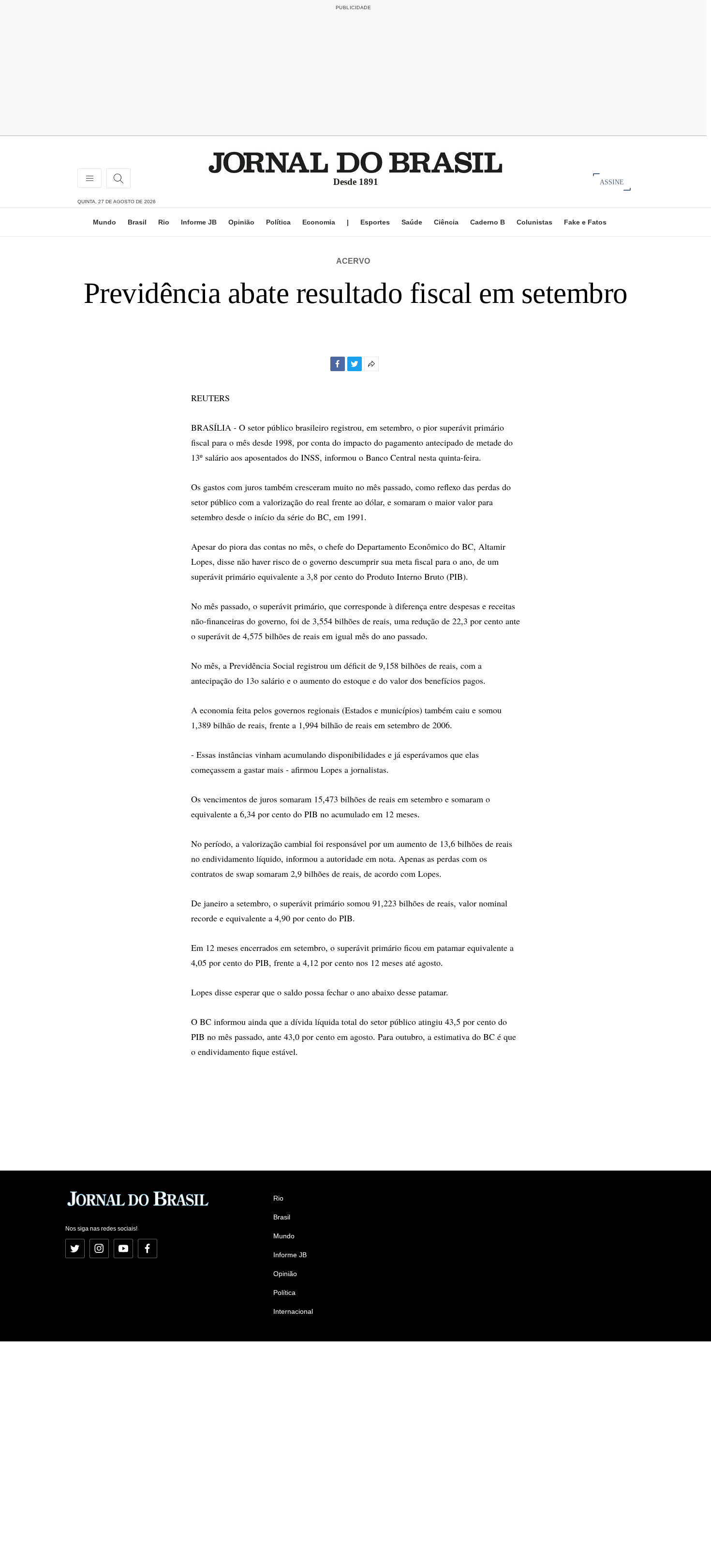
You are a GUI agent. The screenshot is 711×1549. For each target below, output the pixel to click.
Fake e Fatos (585, 222)
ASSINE (612, 181)
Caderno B (487, 222)
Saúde (411, 222)
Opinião (241, 222)
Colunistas (534, 222)
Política (278, 222)
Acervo (353, 261)
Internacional (293, 1311)
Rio (163, 222)
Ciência (446, 222)
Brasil (137, 222)
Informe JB (199, 222)
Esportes (375, 222)
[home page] (355, 162)
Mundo (104, 222)
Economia (318, 222)
